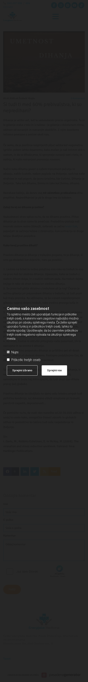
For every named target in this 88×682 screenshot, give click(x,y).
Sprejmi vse (54, 370)
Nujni (14, 352)
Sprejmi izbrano (22, 370)
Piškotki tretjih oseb (26, 360)
